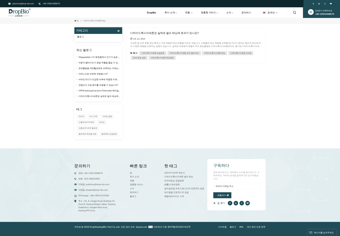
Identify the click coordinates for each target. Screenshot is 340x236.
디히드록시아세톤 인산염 (240, 53)
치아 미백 (93, 116)
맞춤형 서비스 (208, 12)
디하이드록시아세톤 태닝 (214, 53)
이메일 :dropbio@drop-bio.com (93, 190)
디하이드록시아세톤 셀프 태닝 (178, 176)
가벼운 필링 (107, 116)
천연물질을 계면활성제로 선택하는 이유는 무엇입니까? (99, 68)
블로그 (80, 36)
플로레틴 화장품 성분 (87, 134)
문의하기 (246, 12)
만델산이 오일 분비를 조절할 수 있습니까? (98, 85)
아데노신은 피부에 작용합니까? (93, 73)
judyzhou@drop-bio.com (23, 3)
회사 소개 (170, 12)
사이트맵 (222, 226)
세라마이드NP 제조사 (174, 172)
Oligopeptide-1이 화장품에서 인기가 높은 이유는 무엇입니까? (99, 57)
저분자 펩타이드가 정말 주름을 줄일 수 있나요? (99, 62)
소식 (228, 12)
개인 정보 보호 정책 (256, 226)
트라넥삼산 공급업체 (174, 180)
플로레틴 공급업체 (109, 134)
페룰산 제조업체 (172, 184)
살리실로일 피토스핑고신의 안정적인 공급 (184, 188)
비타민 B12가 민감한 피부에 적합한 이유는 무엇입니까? (99, 79)
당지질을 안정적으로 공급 (176, 192)
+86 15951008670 (51, 3)
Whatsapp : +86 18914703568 (93, 195)
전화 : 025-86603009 (89, 178)
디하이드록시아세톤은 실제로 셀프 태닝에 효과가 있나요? (99, 96)
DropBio (151, 12)
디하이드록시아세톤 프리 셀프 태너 (184, 53)
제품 (188, 12)
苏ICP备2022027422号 (179, 226)
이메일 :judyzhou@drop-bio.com (93, 184)
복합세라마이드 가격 (174, 196)
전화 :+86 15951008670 (90, 173)
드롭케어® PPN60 (86, 122)
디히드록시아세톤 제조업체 (162, 58)
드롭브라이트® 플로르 (88, 128)
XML (241, 226)
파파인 (102, 122)
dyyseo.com (141, 226)
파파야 (81, 116)
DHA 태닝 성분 (139, 58)
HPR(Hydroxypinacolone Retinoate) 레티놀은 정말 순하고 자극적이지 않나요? (99, 90)
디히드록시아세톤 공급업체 (152, 53)
